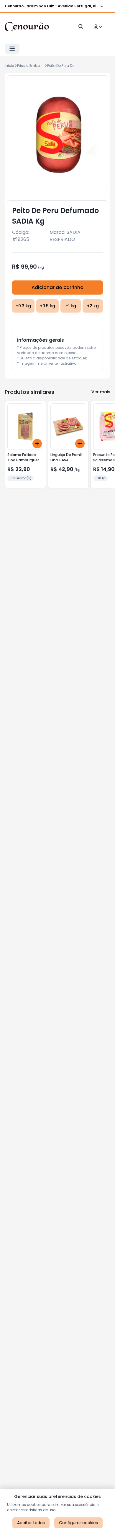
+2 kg (93, 306)
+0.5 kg (47, 306)
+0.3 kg (23, 306)
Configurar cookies (78, 1523)
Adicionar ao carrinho (57, 287)
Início (9, 65)
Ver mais (100, 392)
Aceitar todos (31, 1523)
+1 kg (70, 306)
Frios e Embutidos (33, 65)
